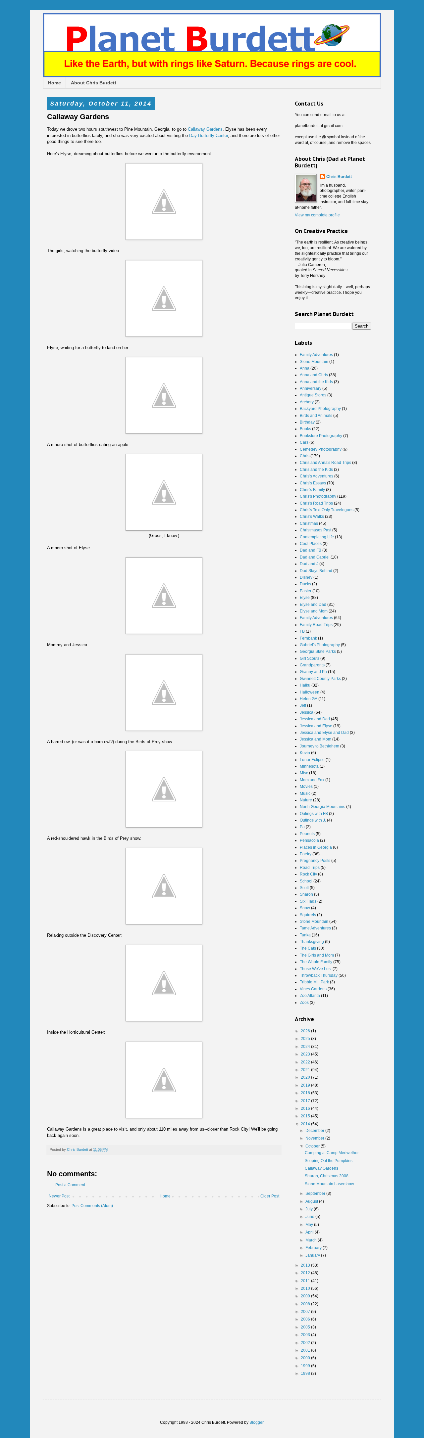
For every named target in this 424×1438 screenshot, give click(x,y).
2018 (306, 1093)
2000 (306, 1358)
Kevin (305, 752)
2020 (306, 1077)
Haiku (305, 685)
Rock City (308, 874)
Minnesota (309, 766)
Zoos (304, 1002)
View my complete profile (317, 215)
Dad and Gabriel (315, 557)
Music (305, 793)
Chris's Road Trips (316, 503)
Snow (305, 908)
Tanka (305, 935)
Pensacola (309, 840)
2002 (306, 1342)
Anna (304, 368)
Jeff (303, 705)
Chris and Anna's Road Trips (325, 462)
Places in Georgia (316, 847)
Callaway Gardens (205, 129)
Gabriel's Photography (320, 645)
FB (302, 631)
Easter (305, 591)
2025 (306, 1038)
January (313, 1255)
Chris (304, 456)
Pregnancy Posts (315, 860)
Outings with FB (314, 813)
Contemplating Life (317, 537)
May (309, 1224)
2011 (306, 1281)
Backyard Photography (320, 408)
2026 (306, 1031)
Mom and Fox (312, 780)
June (310, 1216)
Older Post (269, 1196)
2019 (306, 1085)
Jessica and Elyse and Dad (324, 732)
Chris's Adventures (316, 476)
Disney (306, 577)
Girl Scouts (309, 658)
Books (305, 429)
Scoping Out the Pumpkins (328, 1160)
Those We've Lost (316, 968)
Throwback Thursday (319, 975)
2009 (306, 1296)
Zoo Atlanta (310, 995)
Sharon (306, 894)
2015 (306, 1116)
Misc (304, 773)
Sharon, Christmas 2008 (326, 1176)
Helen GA (308, 699)
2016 (306, 1108)
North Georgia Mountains (322, 806)
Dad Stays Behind (316, 570)
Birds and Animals (316, 415)
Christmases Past (315, 530)
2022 (306, 1062)
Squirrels (308, 915)
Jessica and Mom (315, 739)
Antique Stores (313, 395)
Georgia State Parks (318, 651)
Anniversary (310, 388)
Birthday (307, 422)
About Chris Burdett (93, 82)
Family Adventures (316, 354)
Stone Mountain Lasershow (329, 1184)
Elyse (305, 597)
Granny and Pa (313, 671)
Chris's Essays (313, 483)
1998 (306, 1373)
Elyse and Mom (314, 611)
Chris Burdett (339, 176)
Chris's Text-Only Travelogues (326, 510)
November (315, 1138)
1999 (306, 1366)
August (312, 1201)
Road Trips (310, 867)
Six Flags (308, 901)
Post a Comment (70, 1185)
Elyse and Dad (313, 604)
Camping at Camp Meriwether (332, 1152)
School (306, 881)
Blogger (256, 1422)
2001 (306, 1350)
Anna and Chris (314, 375)
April (310, 1232)
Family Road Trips (316, 624)
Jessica (306, 712)
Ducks (305, 584)
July (309, 1209)
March (311, 1240)
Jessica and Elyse (316, 726)
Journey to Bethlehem (319, 746)
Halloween (309, 692)
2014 (306, 1124)
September (315, 1193)
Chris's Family (312, 489)
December (315, 1130)
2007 (306, 1311)
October (313, 1146)
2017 (306, 1101)
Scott (304, 887)
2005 (306, 1327)
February (314, 1247)
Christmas (309, 523)
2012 (306, 1273)
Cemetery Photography (321, 449)
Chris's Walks (312, 516)
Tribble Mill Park (314, 982)
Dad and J (309, 564)
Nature (306, 800)
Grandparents (312, 665)
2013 (306, 1265)
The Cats (308, 948)
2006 (306, 1319)
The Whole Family (316, 962)
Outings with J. (313, 820)
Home (54, 82)
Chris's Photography (318, 496)
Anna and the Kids (316, 382)
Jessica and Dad (315, 719)
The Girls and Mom (317, 955)
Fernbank (308, 638)
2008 (306, 1304)
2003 (306, 1334)
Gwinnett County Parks (320, 678)
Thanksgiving (312, 941)
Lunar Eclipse (312, 759)
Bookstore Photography (321, 435)
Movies (306, 786)
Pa (302, 827)
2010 (306, 1288)
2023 (306, 1054)
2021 (306, 1069)
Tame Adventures (315, 928)
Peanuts (307, 833)
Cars (304, 442)
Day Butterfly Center (208, 135)
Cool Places (311, 543)
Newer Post (59, 1196)
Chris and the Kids (316, 469)
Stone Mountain (314, 361)
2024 (306, 1046)
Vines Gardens (313, 989)
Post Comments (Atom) (92, 1205)
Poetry (305, 854)
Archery (307, 402)
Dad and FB (310, 550)
